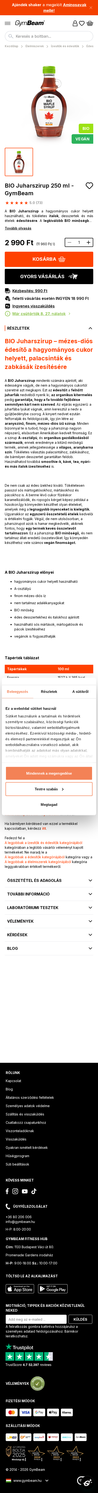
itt (44, 828)
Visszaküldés (16, 1139)
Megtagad (49, 805)
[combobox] (49, 36)
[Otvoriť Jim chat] (87, 1482)
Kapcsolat (13, 1081)
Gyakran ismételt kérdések (27, 1147)
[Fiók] (75, 23)
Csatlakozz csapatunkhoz (26, 1122)
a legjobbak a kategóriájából (43, 843)
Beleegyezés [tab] (17, 692)
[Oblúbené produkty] (82, 23)
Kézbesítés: (29, 290)
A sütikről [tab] (80, 692)
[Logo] (30, 23)
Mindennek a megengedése (49, 773)
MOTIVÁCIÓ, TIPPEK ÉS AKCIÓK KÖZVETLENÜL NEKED (45, 1308)
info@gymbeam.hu (20, 1222)
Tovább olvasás (18, 228)
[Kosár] (90, 23)
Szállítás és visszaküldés (25, 1114)
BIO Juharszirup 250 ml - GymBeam (39, 189)
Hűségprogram (17, 1156)
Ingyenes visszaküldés (33, 306)
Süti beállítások (17, 1164)
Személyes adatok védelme (28, 1106)
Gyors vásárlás (42, 276)
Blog (9, 1089)
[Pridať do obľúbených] (89, 185)
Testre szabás (46, 789)
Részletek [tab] (49, 692)
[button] (49, 7)
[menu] (7, 23)
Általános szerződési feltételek (30, 1097)
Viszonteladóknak (20, 1131)
